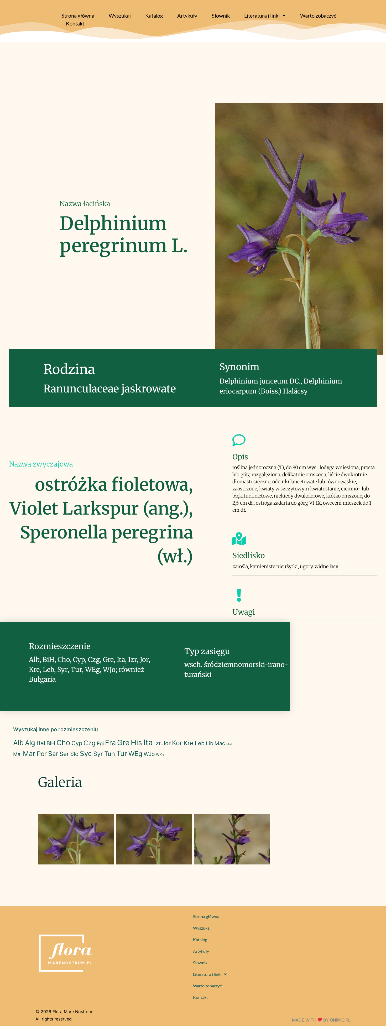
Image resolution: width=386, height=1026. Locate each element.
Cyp (76, 743)
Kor (177, 743)
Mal (17, 754)
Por (42, 754)
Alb (18, 743)
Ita (148, 742)
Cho (63, 742)
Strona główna (77, 15)
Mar (29, 753)
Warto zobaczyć (318, 15)
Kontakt (75, 23)
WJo (149, 754)
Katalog (154, 15)
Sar (53, 754)
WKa (160, 755)
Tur (121, 753)
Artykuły (187, 15)
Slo (74, 753)
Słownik (221, 15)
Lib (209, 743)
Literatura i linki (262, 15)
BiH (50, 743)
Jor (166, 743)
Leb (200, 743)
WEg (135, 754)
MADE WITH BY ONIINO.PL (321, 1020)
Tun (109, 754)
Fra (110, 742)
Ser (64, 753)
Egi (100, 743)
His (136, 742)
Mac (220, 743)
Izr (157, 743)
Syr (98, 754)
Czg (90, 743)
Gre (123, 742)
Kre (189, 743)
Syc (86, 753)
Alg (30, 743)
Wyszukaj (120, 15)
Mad (229, 744)
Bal (40, 743)
